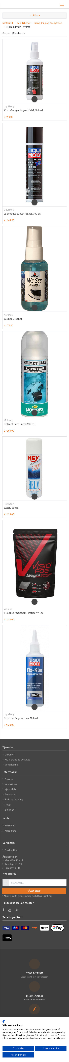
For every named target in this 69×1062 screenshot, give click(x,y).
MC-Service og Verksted (17, 759)
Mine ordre (10, 830)
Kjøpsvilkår (10, 789)
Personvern (11, 794)
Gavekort (9, 754)
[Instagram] (17, 910)
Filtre (36, 15)
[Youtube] (10, 910)
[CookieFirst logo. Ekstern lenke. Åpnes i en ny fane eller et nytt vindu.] (4, 1021)
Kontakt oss (11, 784)
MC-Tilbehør (23, 23)
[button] (34, 99)
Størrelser (10, 809)
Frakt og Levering (14, 799)
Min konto (10, 825)
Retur (8, 804)
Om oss (9, 779)
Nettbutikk (8, 23)
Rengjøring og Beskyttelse (48, 23)
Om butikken (11, 850)
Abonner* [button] (36, 890)
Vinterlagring (11, 764)
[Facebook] (5, 910)
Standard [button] (17, 33)
